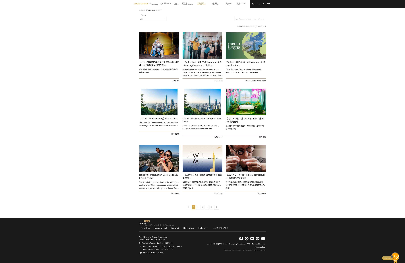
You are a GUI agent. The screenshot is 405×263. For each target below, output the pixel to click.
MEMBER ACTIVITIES (153, 10)
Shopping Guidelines (237, 244)
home (141, 10)
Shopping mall (160, 228)
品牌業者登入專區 (220, 228)
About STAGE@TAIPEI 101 (217, 244)
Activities (145, 228)
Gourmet (175, 228)
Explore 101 (203, 228)
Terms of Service (258, 244)
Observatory (188, 228)
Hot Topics (176, 3)
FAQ (248, 244)
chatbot (390, 257)
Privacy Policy (259, 247)
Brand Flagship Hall (166, 3)
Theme (143, 15)
